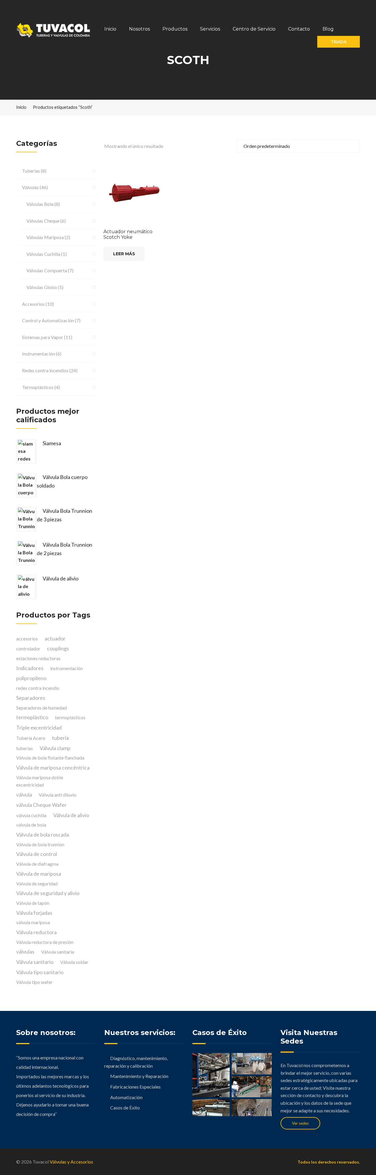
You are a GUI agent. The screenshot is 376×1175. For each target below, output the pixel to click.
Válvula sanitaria (57, 951)
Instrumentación (38, 353)
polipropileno (31, 678)
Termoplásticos (37, 387)
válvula (24, 794)
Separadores (30, 698)
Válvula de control (36, 854)
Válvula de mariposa (38, 873)
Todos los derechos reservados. (329, 1161)
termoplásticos (70, 717)
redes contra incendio (37, 688)
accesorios (27, 638)
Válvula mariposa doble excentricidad (39, 781)
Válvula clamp (55, 748)
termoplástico (32, 717)
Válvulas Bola (39, 204)
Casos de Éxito (125, 1107)
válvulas (25, 951)
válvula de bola (31, 824)
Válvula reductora (36, 932)
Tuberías (31, 170)
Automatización (126, 1097)
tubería (60, 738)
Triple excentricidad (39, 727)
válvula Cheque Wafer (41, 805)
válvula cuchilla (31, 815)
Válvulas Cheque (42, 220)
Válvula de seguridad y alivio (47, 893)
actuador (55, 638)
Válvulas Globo (41, 287)
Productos (174, 29)
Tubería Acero (30, 738)
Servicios (210, 29)
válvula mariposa (33, 922)
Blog (328, 29)
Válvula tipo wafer (34, 982)
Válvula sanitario (34, 962)
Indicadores (29, 668)
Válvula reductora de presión (44, 942)
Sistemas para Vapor (42, 337)
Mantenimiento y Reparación (139, 1076)
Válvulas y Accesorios (71, 1161)
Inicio (110, 29)
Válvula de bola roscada (42, 834)
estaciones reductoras (38, 658)
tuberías (24, 748)
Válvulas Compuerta (46, 270)
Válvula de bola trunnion (40, 844)
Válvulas (30, 187)
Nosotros (139, 29)
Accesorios (33, 304)
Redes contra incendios (45, 370)
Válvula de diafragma (37, 864)
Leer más (124, 253)
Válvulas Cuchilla (43, 254)
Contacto (299, 29)
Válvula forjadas (34, 912)
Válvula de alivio (71, 815)
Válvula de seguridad (37, 883)
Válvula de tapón (32, 903)
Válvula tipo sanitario (39, 972)
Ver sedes (300, 1123)
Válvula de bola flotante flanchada (50, 757)
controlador (28, 648)
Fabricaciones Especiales (135, 1086)
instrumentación (66, 668)
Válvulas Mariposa (45, 237)
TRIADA (339, 41)
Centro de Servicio (254, 29)
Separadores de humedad (41, 707)
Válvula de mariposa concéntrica (53, 767)
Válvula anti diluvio (57, 794)
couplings (58, 648)
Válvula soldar (74, 962)
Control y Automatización (48, 320)
